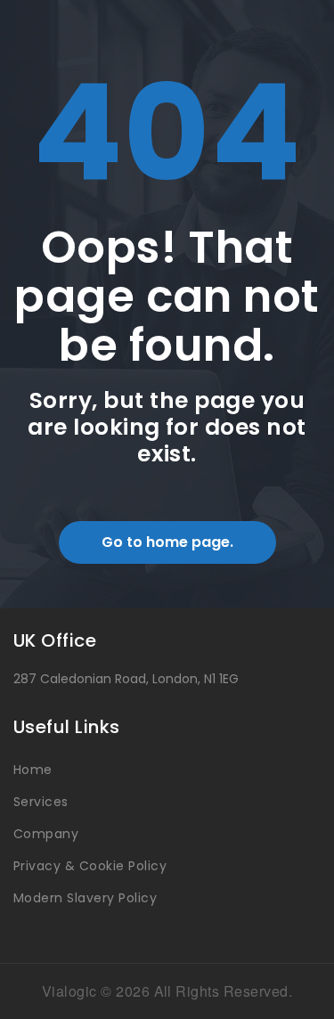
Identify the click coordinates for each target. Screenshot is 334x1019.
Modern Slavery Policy (85, 898)
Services (41, 802)
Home (33, 770)
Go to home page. (167, 542)
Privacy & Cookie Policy (90, 866)
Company (45, 834)
